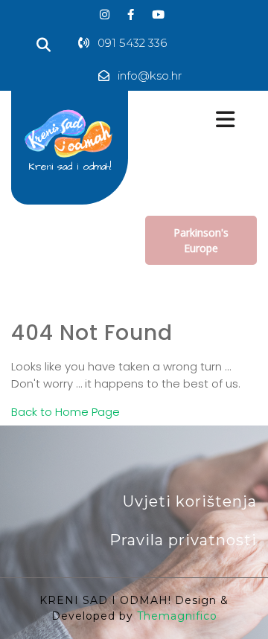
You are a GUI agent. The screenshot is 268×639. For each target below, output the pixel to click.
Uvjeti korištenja (190, 501)
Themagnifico (175, 616)
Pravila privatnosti (183, 540)
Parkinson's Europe (201, 240)
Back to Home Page (65, 412)
